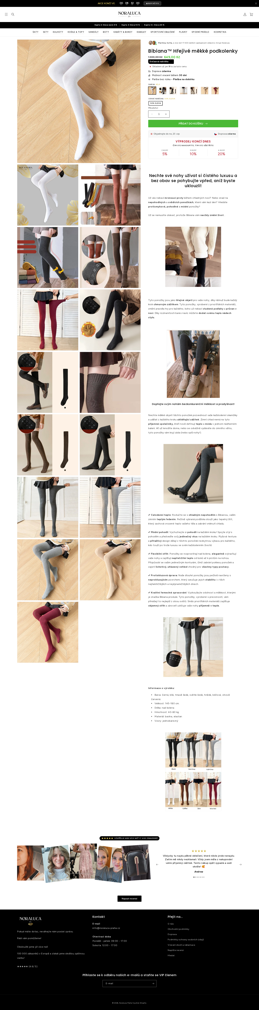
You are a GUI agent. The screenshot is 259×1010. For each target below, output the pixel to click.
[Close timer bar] (256, 3)
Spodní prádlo (200, 32)
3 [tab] (197, 877)
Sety (46, 32)
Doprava (172, 934)
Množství (153, 108)
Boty (106, 32)
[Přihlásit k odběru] (153, 983)
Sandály (93, 32)
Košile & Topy (76, 32)
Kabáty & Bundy (123, 32)
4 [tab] (198, 877)
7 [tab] (203, 877)
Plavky (183, 32)
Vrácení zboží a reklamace (181, 945)
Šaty (36, 32)
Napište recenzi (176, 950)
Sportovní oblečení (163, 32)
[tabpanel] (199, 863)
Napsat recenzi (129, 898)
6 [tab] (202, 877)
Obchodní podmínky (178, 929)
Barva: (154, 84)
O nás (171, 924)
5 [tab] (200, 877)
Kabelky (141, 32)
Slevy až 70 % (153, 3)
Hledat (171, 955)
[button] (6, 14)
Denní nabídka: (162, 99)
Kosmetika (220, 32)
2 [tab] (195, 877)
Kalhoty (58, 32)
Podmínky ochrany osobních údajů (186, 939)
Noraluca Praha (125, 1003)
